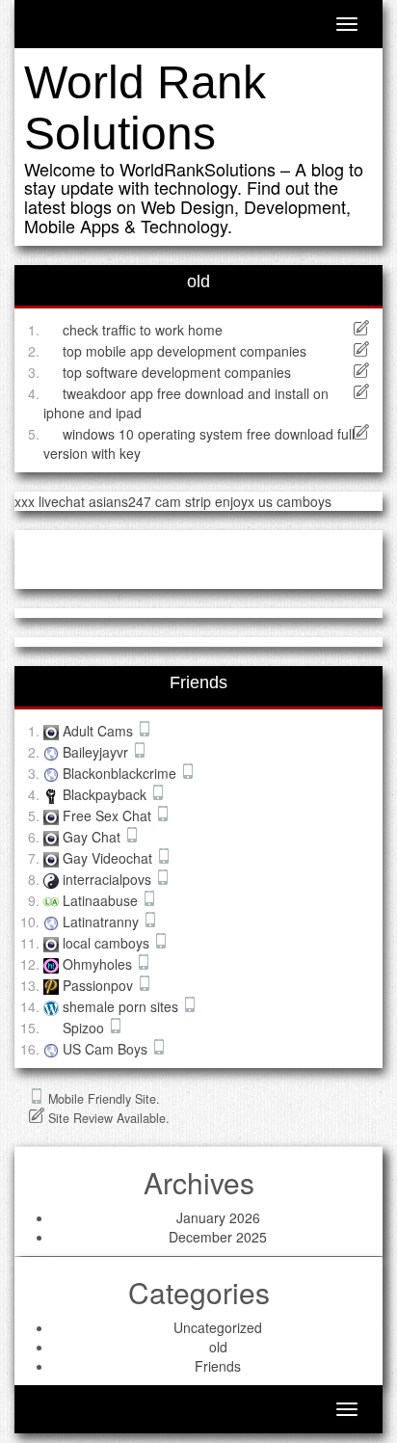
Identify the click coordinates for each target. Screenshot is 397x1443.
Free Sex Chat (109, 815)
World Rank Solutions (145, 108)
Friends (218, 1366)
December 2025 (218, 1236)
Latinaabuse (102, 900)
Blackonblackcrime (121, 773)
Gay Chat (93, 836)
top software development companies (177, 372)
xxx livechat (49, 501)
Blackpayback (106, 794)
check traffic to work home (143, 329)
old (218, 1346)
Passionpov (100, 985)
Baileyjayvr (97, 752)
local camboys (108, 942)
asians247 (120, 501)
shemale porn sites (122, 1006)
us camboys (294, 501)
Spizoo (85, 1027)
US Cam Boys (107, 1048)
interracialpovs (109, 879)
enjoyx (234, 501)
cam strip (183, 501)
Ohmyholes (99, 964)
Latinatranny (103, 921)
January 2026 (218, 1217)
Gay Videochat (109, 858)
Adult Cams (100, 730)
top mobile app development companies (184, 351)
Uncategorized (217, 1327)
